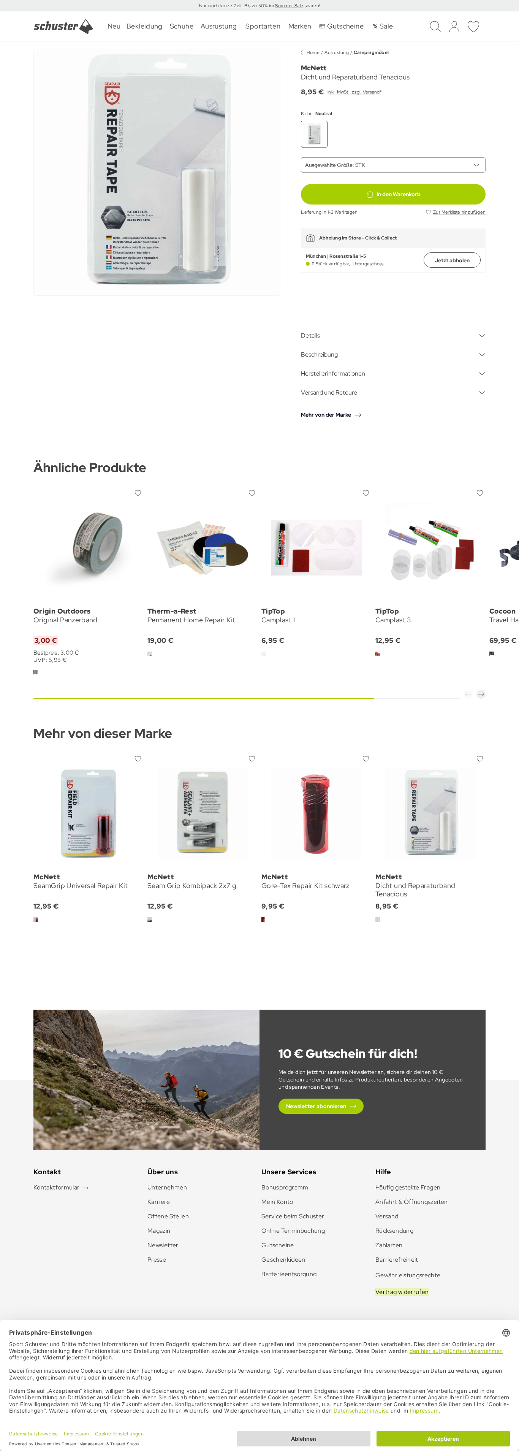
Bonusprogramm (285, 1187)
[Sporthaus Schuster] (63, 26)
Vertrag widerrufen (402, 1292)
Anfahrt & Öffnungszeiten (411, 1202)
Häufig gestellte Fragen (407, 1187)
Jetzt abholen (452, 260)
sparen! (311, 6)
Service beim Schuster (292, 1216)
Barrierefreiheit (396, 1260)
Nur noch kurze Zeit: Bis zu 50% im (237, 6)
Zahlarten (388, 1245)
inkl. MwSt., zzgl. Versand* (354, 92)
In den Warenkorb (399, 194)
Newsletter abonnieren (316, 1106)
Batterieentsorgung (288, 1274)
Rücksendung (394, 1231)
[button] (468, 694)
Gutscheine (277, 1245)
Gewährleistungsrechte (408, 1275)
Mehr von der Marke (326, 414)
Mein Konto (277, 1202)
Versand (387, 1216)
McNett (313, 67)
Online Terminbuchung (293, 1231)
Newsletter (163, 1245)
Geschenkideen (283, 1260)
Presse (156, 1260)
